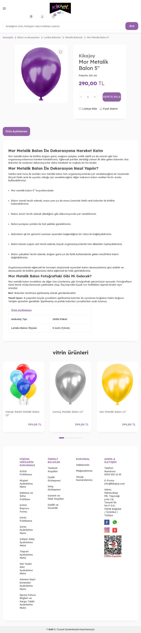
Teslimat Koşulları (53, 469)
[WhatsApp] (114, 522)
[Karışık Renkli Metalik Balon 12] (23, 384)
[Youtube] (114, 530)
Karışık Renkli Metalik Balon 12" (22, 413)
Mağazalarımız (84, 470)
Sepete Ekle (112, 96)
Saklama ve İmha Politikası (26, 496)
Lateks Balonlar (52, 37)
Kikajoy (87, 56)
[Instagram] (106, 530)
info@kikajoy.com (114, 483)
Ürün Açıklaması (16, 131)
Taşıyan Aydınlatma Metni (26, 554)
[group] (41, 74)
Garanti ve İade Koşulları (56, 497)
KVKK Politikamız (26, 473)
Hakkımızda (82, 464)
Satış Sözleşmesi (54, 488)
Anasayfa (8, 37)
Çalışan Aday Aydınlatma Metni (27, 542)
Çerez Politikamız (26, 519)
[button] (61, 437)
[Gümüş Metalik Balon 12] (70, 384)
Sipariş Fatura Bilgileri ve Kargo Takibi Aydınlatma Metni (28, 601)
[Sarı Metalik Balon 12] (117, 384)
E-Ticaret (59, 629)
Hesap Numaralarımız (84, 478)
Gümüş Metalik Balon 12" (68, 411)
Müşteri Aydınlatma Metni (26, 483)
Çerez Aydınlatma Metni (26, 530)
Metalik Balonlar (74, 37)
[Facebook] (106, 522)
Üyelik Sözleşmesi (54, 479)
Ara (131, 26)
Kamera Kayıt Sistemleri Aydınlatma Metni (27, 584)
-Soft (50, 629)
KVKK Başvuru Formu (24, 508)
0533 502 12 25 (112, 474)
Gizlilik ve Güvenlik (53, 506)
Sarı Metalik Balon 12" (113, 411)
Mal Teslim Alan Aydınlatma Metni (26, 568)
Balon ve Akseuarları (28, 37)
